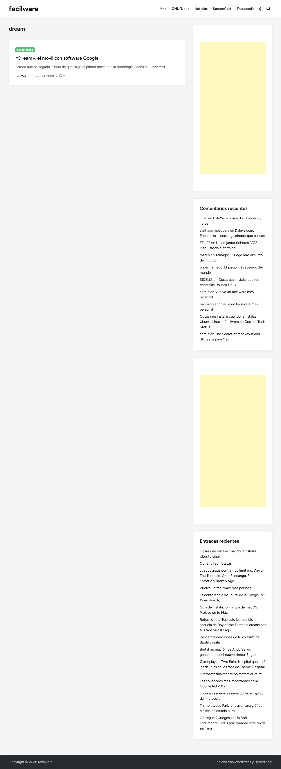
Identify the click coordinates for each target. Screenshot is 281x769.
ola (202, 267)
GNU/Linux (180, 9)
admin (204, 292)
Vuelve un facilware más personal (226, 588)
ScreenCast (222, 9)
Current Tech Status (215, 563)
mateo (205, 255)
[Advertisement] (233, 108)
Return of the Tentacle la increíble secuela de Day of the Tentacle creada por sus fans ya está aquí (233, 624)
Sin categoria (25, 49)
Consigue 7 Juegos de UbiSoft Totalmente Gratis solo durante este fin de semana (233, 723)
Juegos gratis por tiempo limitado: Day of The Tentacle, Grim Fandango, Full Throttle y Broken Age (232, 575)
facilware (24, 9)
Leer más (158, 67)
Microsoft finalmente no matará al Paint (231, 674)
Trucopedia (245, 9)
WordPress (243, 762)
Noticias (201, 9)
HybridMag (263, 762)
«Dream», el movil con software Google (57, 58)
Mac (163, 9)
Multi (24, 76)
